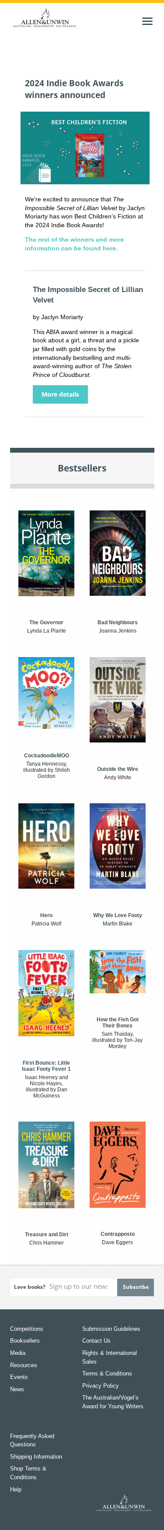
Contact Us (96, 1340)
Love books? (29, 1287)
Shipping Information (36, 1456)
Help (15, 1489)
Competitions (26, 1329)
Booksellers (25, 1340)
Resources (23, 1365)
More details (60, 394)
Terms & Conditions (107, 1373)
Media (17, 1353)
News (17, 1389)
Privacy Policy (100, 1385)
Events (19, 1377)
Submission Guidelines (111, 1329)
